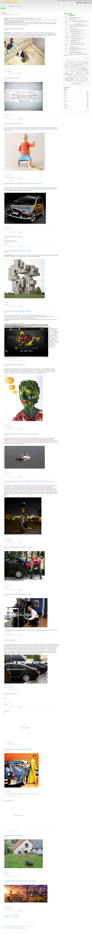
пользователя (69, 75)
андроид (72, 63)
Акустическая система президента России (17, 594)
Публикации (66, 15)
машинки (6, 358)
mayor (66, 54)
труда (87, 80)
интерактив (13, 358)
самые (43, 19)
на (74, 73)
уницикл (9, 540)
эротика (6, 244)
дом (6, 874)
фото (6, 427)
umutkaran (67, 38)
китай (78, 71)
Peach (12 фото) (73, 40)
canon (71, 61)
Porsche (6, 704)
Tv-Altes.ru (37, 18)
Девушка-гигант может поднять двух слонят (18, 547)
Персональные (19, 6)
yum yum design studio (9, 176)
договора (80, 66)
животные (72, 68)
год (85, 64)
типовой (83, 80)
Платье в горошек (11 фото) (75, 42)
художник (9, 427)
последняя (17, 916)
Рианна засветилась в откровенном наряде (77, 25)
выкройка (75, 64)
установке (76, 81)
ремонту (76, 76)
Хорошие (3, 8)
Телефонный (78, 80)
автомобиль (25, 793)
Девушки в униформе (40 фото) (75, 31)
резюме (69, 76)
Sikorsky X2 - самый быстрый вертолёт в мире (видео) (21, 433)
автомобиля (67, 63)
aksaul (66, 19)
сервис (80, 78)
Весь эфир (85, 57)
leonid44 (66, 42)
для (70, 66)
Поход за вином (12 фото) (76, 33)
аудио (6, 633)
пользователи (31, 23)
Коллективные (11, 6)
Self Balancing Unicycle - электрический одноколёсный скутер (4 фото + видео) (29, 481)
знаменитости (73, 70)
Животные (80, 17)
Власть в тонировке (10, 640)
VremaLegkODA (68, 21)
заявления (67, 70)
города (87, 64)
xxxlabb (19, 73)
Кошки (5, 801)
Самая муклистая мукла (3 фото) (75, 48)
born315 (66, 40)
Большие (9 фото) (72, 50)
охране (83, 73)
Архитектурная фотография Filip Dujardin (17, 251)
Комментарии (72, 15)
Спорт (85, 38)
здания (6, 304)
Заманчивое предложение (12, 78)
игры (10, 358)
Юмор (5, 79)
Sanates (66, 17)
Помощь (89, 2)
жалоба (67, 68)
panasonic (75, 61)
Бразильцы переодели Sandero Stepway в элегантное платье (23, 183)
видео (71, 64)
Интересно (6, 435)
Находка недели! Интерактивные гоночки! (17, 311)
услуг (73, 81)
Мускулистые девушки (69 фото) (76, 38)
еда (12, 427)
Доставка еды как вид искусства (14, 364)
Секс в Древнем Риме (75, 29)
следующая (16, 914)
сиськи (18, 358)
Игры (84, 52)
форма (80, 81)
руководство (70, 78)
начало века (31, 793)
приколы (6, 116)
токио (6, 908)
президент (10, 633)
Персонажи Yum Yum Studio (13, 123)
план (87, 73)
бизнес (86, 63)
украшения (10, 71)
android (68, 61)
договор (75, 66)
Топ (65, 89)
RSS (88, 57)
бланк (66, 64)
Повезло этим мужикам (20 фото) (76, 52)
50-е (37, 793)
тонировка (13, 687)
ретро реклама (20, 793)
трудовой (69, 81)
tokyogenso (10, 908)
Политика (6, 595)
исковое (69, 71)
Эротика (5, 238)
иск (66, 71)
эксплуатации (76, 83)
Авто (5, 185)
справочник (69, 80)
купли (86, 71)
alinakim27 (67, 29)
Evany (66, 48)
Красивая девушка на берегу (13, 236)
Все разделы (87, 111)
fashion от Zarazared (8, 750)
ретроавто (14, 793)
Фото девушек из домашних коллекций (79, 21)
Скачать (85, 78)
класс (81, 71)
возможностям (50, 22)
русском (77, 78)
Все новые (3, 6)
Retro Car (7, 793)
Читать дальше (7, 69)
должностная (85, 66)
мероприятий (71, 73)
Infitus (66, 31)
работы (86, 74)
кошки (83, 71)
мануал (66, 73)
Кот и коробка (8, 800)
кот (5, 828)
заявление (83, 68)
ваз (69, 64)
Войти (78, 2)
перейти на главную (15, 14)
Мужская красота (72, 19)
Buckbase (20, 360)
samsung (83, 61)
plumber (79, 61)
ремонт (72, 76)
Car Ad (10, 793)
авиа (6, 474)
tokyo (14, 908)
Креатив (5, 30)
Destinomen (67, 33)
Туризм (65, 108)
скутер (6, 540)
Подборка (71, 27)
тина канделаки (10, 742)
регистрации (23, 23)
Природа (65, 97)
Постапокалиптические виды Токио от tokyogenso (20, 880)
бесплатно (81, 63)
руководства (82, 76)
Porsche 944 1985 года (11, 693)
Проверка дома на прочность (13, 835)
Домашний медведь (73, 17)
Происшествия (7, 837)
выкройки (81, 64)
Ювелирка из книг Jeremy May (14, 28)
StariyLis (66, 52)
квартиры (75, 71)
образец (79, 73)
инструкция (83, 70)
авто (6, 230)
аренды (76, 63)
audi (6, 742)
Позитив (5, 125)
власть (8, 687)
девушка (6, 587)
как (72, 71)
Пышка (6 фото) (74, 36)
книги (6, 71)
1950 (35, 793)
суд (73, 80)
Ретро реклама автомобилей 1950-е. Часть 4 (18, 749)
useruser (20, 246)
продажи (82, 74)
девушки (66, 66)
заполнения (76, 68)
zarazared (20, 795)
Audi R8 (6, 711)
